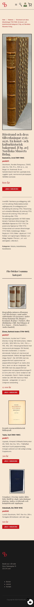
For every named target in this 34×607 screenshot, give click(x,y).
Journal (8, 584)
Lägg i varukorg (11, 189)
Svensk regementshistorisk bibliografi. (13, 429)
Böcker (8, 582)
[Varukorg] (30, 5)
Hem (3, 20)
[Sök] (20, 5)
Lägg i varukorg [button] (10, 392)
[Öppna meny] (16, 4)
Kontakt (8, 587)
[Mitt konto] (25, 5)
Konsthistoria (6, 249)
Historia (10, 20)
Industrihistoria (21, 246)
